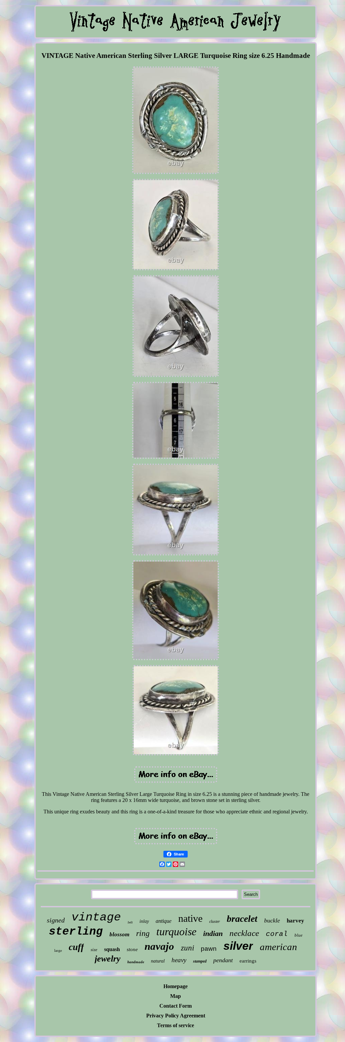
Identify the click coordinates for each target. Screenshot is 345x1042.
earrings (248, 961)
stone (132, 949)
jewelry (108, 959)
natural (158, 961)
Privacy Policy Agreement (175, 1015)
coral (277, 934)
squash (112, 949)
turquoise (176, 932)
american (278, 946)
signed (56, 920)
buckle (272, 920)
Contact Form (175, 1006)
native (190, 918)
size (94, 949)
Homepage (175, 986)
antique (163, 921)
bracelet (242, 918)
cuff (76, 947)
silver (238, 945)
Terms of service (175, 1025)
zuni (187, 948)
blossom (119, 934)
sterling (76, 932)
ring (143, 933)
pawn (209, 948)
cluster (214, 921)
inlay (144, 921)
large (58, 950)
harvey (295, 920)
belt (130, 922)
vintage (96, 917)
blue (298, 935)
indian (213, 933)
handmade (135, 962)
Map (175, 996)
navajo (159, 946)
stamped (200, 961)
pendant (223, 960)
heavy (178, 960)
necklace (244, 933)
